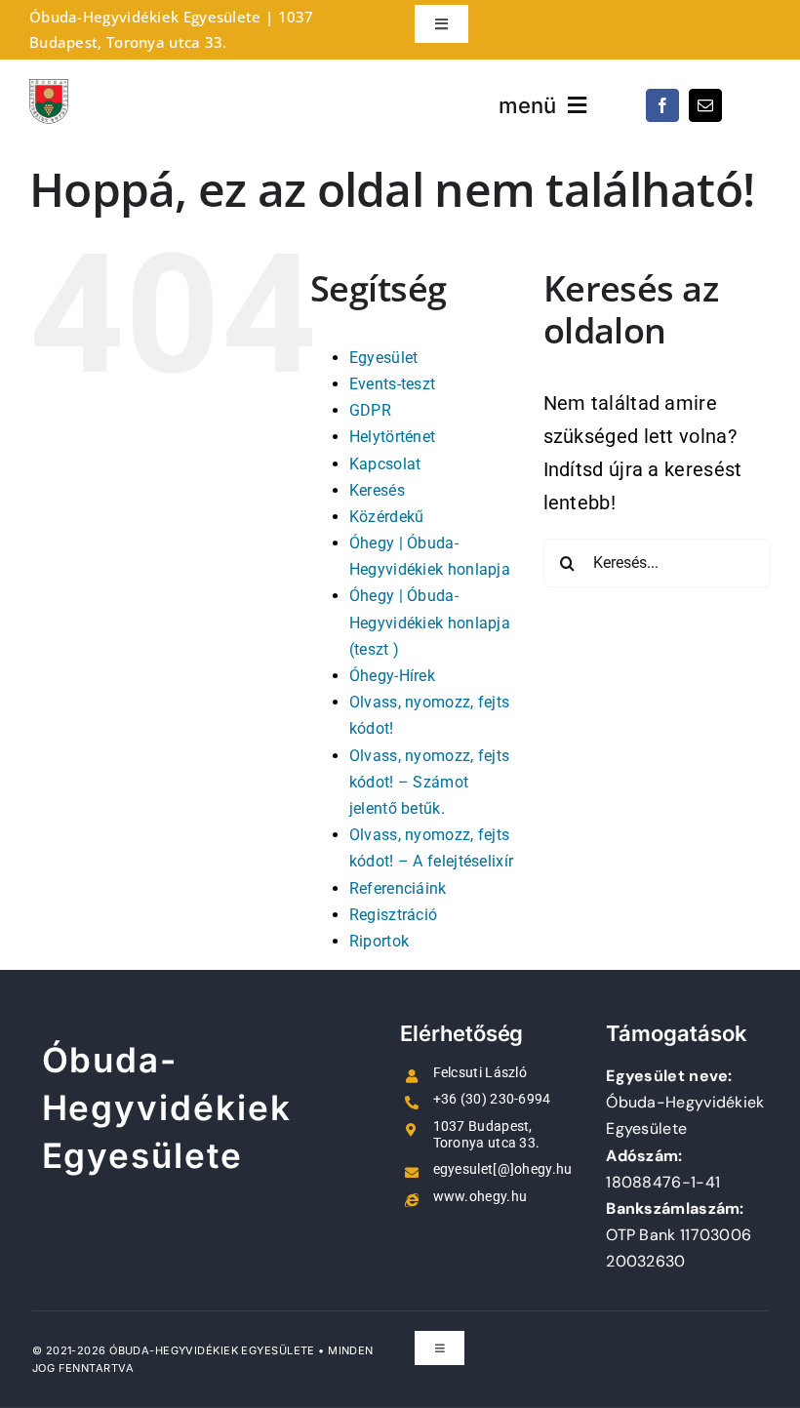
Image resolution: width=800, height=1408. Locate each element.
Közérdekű (386, 516)
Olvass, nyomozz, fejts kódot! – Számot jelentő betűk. (429, 782)
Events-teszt (392, 384)
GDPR (370, 410)
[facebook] (662, 105)
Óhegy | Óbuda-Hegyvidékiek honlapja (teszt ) (429, 622)
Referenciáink (398, 888)
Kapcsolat (385, 464)
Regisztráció (393, 914)
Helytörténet (392, 436)
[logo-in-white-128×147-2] (48, 89)
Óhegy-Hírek (392, 675)
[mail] (705, 105)
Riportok (379, 941)
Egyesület (384, 357)
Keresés (377, 490)
